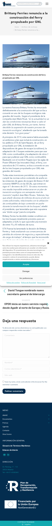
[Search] (40, 3)
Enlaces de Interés (10, 450)
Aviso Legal (41, 282)
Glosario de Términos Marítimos (16, 446)
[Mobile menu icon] (46, 3)
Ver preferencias (26, 278)
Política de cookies (13, 282)
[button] (48, 243)
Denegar (26, 271)
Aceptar (26, 264)
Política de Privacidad (28, 282)
